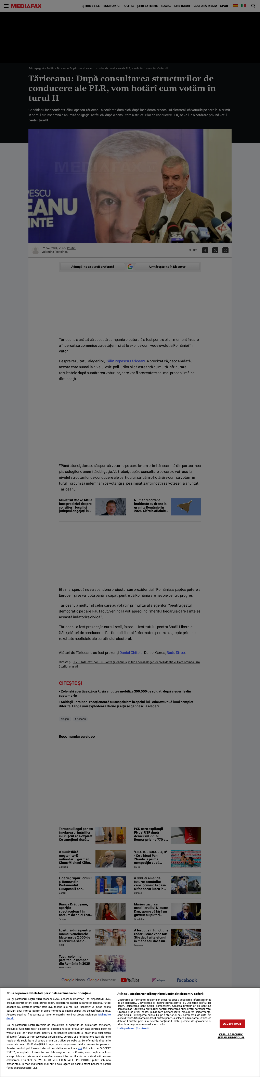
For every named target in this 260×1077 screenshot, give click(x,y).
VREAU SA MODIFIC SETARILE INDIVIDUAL (231, 1036)
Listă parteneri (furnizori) (132, 1028)
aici (80, 1048)
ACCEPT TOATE (232, 1023)
